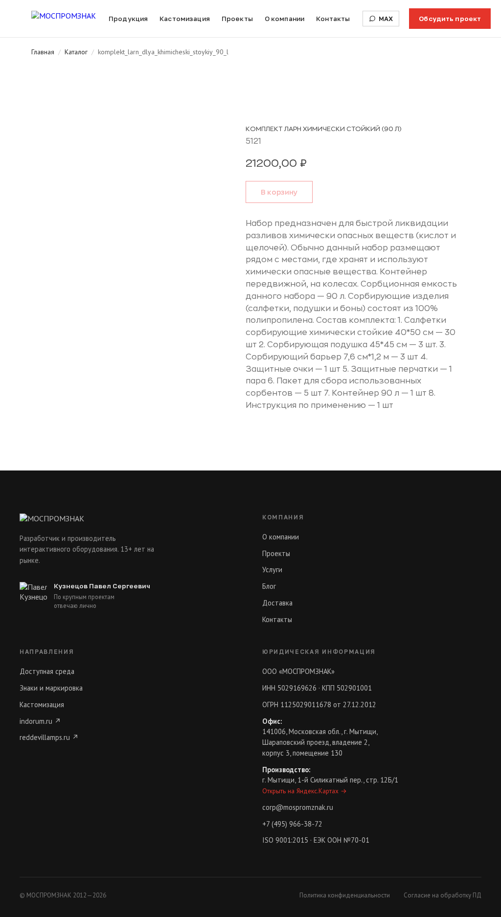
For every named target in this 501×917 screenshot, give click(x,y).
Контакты (333, 18)
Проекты (237, 18)
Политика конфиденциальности (344, 895)
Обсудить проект (450, 18)
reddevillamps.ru (49, 737)
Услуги (272, 569)
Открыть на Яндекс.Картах (304, 790)
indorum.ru (40, 721)
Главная (42, 51)
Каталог (76, 51)
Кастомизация (184, 18)
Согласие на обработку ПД (442, 895)
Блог (269, 586)
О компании (284, 18)
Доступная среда (47, 671)
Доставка (277, 602)
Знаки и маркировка (51, 688)
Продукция (128, 18)
